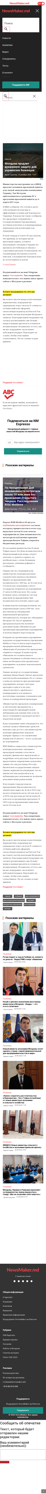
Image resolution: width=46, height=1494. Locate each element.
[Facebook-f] (14, 1281)
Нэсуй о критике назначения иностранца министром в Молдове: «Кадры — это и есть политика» (21, 1004)
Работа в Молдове (11, 1348)
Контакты (7, 1306)
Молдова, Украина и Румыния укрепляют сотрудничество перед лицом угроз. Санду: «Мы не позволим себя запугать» (22, 1192)
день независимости (32, 896)
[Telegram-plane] (31, 1281)
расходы (7, 908)
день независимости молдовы (13, 900)
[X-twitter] (19, 1281)
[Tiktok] (27, 1281)
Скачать (12, 264)
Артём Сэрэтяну (11, 175)
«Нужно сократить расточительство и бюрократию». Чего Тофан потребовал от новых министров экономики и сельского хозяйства (22, 1099)
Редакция (7, 1301)
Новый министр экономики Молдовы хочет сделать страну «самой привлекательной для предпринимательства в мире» (23, 1051)
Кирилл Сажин (8, 1056)
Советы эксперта (11, 1353)
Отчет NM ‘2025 (10, 1357)
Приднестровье (10, 1339)
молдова (31, 900)
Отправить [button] (4, 1462)
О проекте (8, 1297)
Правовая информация (14, 1315)
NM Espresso (9, 1335)
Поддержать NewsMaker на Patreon (20, 1319)
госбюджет (18, 896)
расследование (29, 904)
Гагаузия (7, 1344)
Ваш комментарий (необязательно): (14, 1444)
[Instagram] (23, 1281)
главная (7, 896)
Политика (8, 483)
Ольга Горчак (8, 962)
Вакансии (7, 1310)
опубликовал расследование (16, 525)
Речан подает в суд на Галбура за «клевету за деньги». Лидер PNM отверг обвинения (23, 958)
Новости (8, 159)
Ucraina (6, 264)
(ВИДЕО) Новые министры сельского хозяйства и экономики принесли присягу (22, 1146)
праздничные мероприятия (12, 904)
